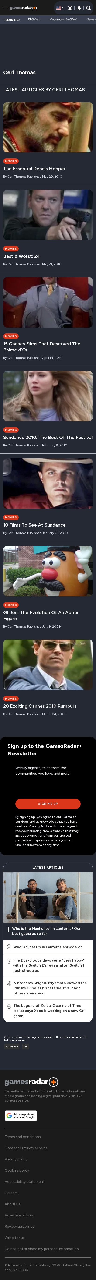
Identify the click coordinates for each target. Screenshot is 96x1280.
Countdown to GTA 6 (63, 19)
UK (26, 1046)
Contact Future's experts (26, 1148)
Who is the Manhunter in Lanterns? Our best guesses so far (46, 931)
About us (12, 1204)
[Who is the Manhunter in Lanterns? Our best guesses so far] (48, 897)
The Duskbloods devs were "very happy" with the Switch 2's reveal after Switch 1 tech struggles (49, 965)
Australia (12, 1046)
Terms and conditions (23, 1137)
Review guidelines (19, 1226)
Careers (11, 1193)
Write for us (15, 1237)
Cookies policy (17, 1170)
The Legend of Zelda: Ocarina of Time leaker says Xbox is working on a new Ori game (49, 1010)
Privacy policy (16, 1159)
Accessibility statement (25, 1181)
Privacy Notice (40, 826)
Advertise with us (19, 1215)
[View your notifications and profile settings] (79, 8)
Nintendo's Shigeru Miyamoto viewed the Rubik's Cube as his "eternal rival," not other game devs (50, 988)
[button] (88, 7)
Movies (11, 161)
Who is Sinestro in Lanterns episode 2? (47, 947)
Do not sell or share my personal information (42, 1249)
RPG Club (34, 19)
